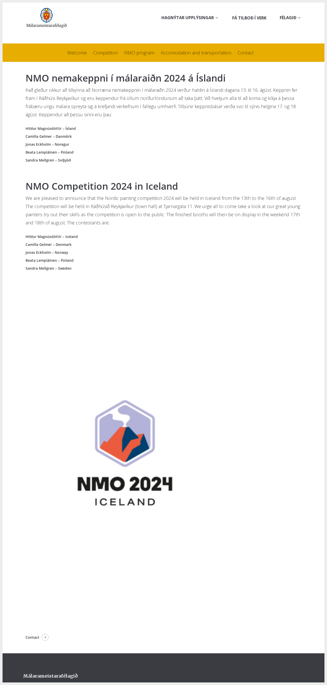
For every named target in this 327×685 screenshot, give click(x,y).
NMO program (139, 53)
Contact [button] (32, 637)
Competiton (105, 53)
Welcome (77, 53)
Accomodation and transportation (196, 53)
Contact (246, 53)
